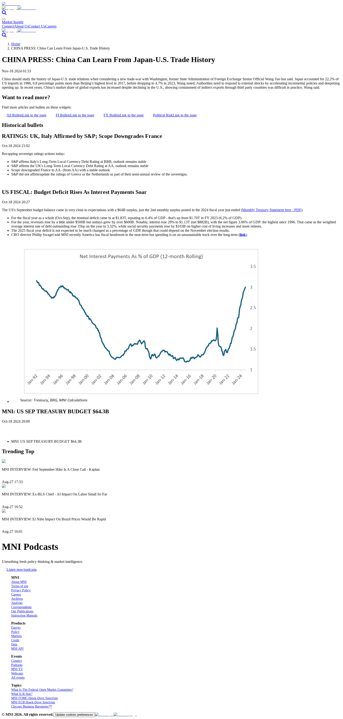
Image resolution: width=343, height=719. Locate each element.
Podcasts (16, 665)
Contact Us (37, 26)
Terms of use (19, 586)
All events (17, 677)
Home (15, 44)
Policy (15, 632)
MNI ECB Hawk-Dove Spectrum (33, 702)
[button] (171, 8)
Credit (15, 640)
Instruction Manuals (24, 615)
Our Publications (22, 611)
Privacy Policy (21, 590)
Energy (16, 627)
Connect (8, 26)
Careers (50, 26)
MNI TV (17, 669)
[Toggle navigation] (4, 19)
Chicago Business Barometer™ (31, 706)
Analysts (16, 603)
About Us (21, 26)
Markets (16, 636)
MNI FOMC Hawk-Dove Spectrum (34, 698)
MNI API (17, 648)
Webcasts (17, 673)
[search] (4, 14)
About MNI (19, 582)
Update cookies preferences (74, 714)
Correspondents (21, 607)
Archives (17, 598)
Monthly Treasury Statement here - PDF (271, 210)
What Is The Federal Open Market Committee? (42, 689)
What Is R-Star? (21, 694)
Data (14, 644)
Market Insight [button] (12, 22)
